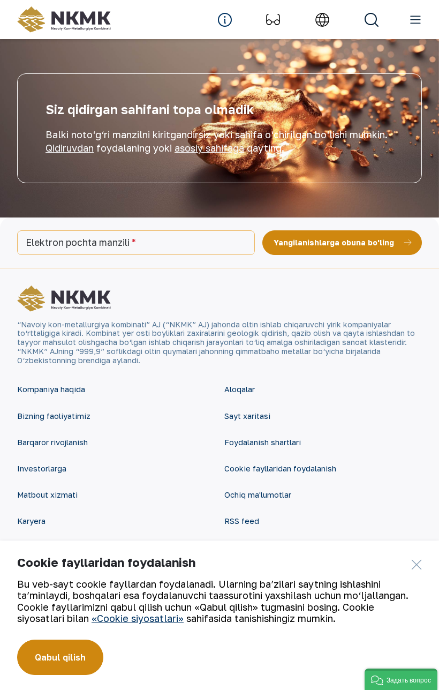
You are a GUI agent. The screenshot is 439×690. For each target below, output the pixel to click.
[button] (401, 679)
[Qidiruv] (371, 20)
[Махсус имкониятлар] (273, 20)
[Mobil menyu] (415, 19)
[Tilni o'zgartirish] (322, 20)
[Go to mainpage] (64, 19)
